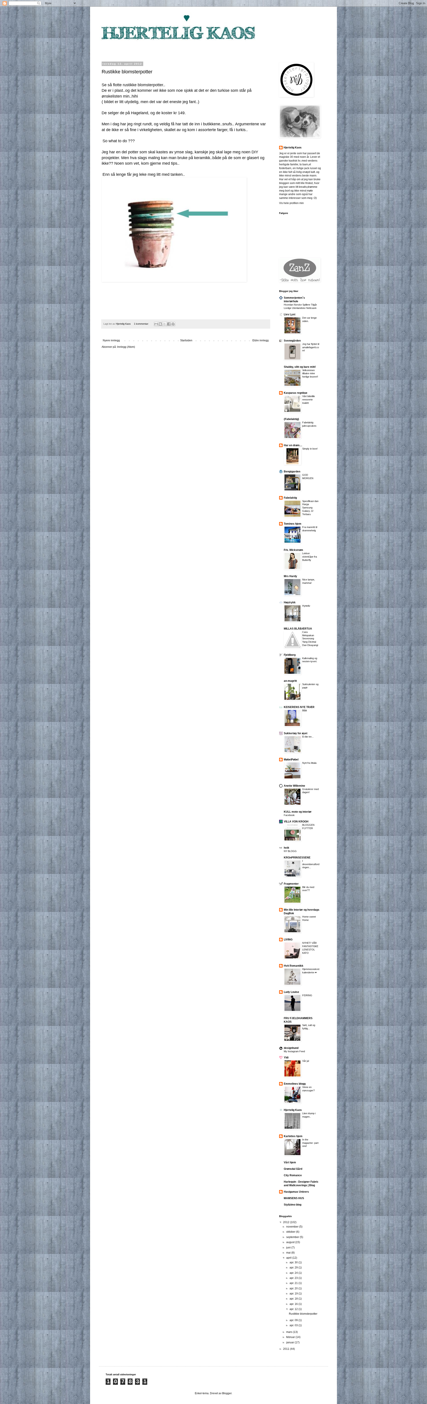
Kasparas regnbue (295, 392)
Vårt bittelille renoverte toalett (308, 399)
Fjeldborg (290, 654)
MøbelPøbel (291, 759)
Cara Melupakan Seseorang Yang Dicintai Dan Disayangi (310, 638)
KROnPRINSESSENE (297, 857)
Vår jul (305, 1061)
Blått (304, 710)
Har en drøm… (293, 445)
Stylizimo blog (292, 1204)
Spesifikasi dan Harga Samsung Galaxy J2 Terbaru (310, 508)
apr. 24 (294, 1272)
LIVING (288, 939)
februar (291, 1337)
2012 (286, 1222)
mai (288, 1252)
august (290, 1242)
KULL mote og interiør (298, 811)
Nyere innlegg (111, 340)
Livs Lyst (289, 314)
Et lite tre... (308, 736)
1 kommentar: (141, 323)
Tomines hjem (292, 523)
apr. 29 (294, 1267)
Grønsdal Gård (293, 1168)
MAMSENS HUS (294, 1198)
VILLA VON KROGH (296, 821)
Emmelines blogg (295, 1083)
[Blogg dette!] (160, 324)
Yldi (286, 1057)
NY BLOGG (290, 851)
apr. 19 (294, 1293)
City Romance (293, 1175)
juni (288, 1247)
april (289, 1257)
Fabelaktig (290, 497)
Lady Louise (291, 992)
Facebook (289, 815)
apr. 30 (294, 1262)
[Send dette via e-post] (156, 324)
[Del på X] (164, 324)
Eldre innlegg (260, 340)
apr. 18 (294, 1298)
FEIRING (307, 995)
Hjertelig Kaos (293, 147)
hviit (286, 847)
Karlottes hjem (293, 1136)
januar (290, 1342)
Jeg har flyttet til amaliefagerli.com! (310, 347)
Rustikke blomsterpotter (127, 71)
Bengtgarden (292, 471)
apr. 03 (294, 1325)
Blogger (227, 1393)
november (292, 1226)
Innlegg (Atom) (126, 346)
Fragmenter (291, 883)
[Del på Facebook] (169, 324)
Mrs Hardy (290, 576)
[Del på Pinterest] (173, 324)
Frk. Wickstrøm (293, 550)
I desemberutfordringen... (310, 864)
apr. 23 (294, 1278)
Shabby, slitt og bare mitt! (300, 366)
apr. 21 (294, 1283)
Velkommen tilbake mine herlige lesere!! (310, 373)
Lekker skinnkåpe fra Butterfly (309, 556)
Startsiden (186, 340)
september (293, 1237)
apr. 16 (294, 1304)
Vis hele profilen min (291, 203)
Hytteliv (306, 605)
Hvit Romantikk (293, 965)
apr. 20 (294, 1288)
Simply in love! (310, 448)
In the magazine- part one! (310, 1143)
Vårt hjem (290, 1162)
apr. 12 (294, 1309)
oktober (291, 1231)
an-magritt (290, 680)
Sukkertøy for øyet (295, 733)
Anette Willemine (294, 785)
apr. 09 (294, 1320)
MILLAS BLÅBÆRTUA (298, 628)
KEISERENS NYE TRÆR (299, 707)
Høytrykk (290, 602)
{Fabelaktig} (291, 419)
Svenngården (292, 340)
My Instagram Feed (294, 1051)
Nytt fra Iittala (309, 763)
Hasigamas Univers (296, 1191)
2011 (286, 1348)
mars (289, 1332)
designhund (291, 1048)
